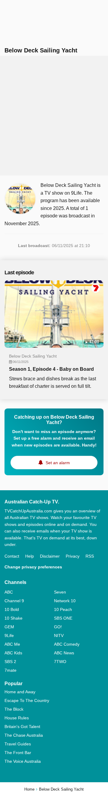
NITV (59, 635)
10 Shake (13, 618)
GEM (9, 626)
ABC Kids (13, 652)
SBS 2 (10, 661)
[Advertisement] (54, 116)
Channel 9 (14, 600)
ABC (8, 592)
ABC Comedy (67, 644)
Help (29, 556)
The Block (13, 709)
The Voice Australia (22, 761)
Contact (11, 556)
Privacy (73, 556)
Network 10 (65, 600)
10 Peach (63, 609)
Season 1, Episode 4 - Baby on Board (51, 369)
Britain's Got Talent (22, 726)
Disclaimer (50, 556)
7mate (10, 670)
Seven (60, 592)
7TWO (60, 661)
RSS (90, 556)
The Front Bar (17, 752)
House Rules (16, 717)
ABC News (64, 652)
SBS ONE (63, 618)
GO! (58, 626)
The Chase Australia (23, 735)
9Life (9, 635)
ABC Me (12, 644)
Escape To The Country (26, 700)
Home (29, 789)
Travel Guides (17, 743)
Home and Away (19, 691)
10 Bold (11, 609)
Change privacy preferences (33, 567)
